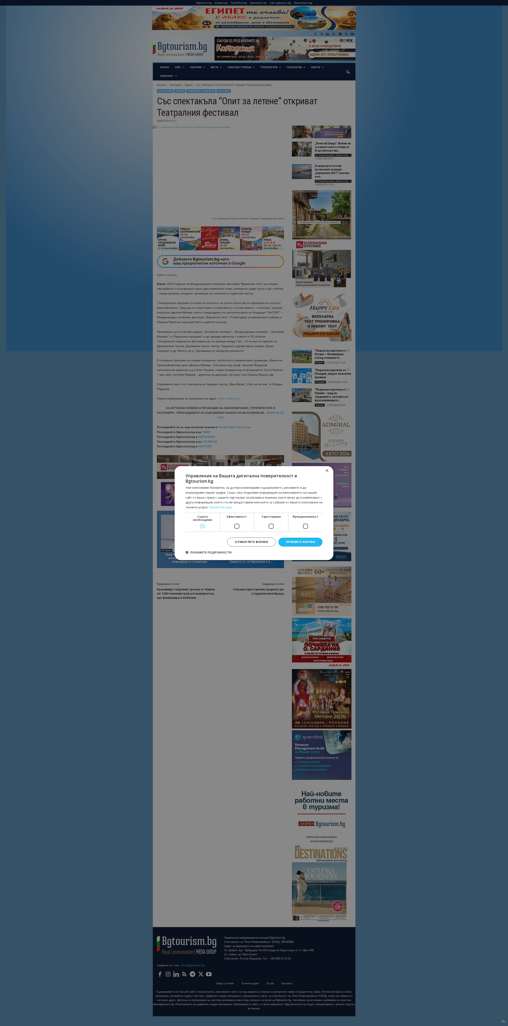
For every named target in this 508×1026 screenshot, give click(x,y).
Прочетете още (220, 507)
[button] (209, 552)
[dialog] (254, 513)
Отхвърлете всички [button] (251, 542)
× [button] (326, 470)
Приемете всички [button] (300, 542)
